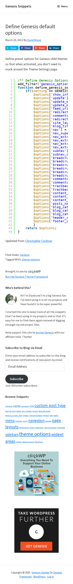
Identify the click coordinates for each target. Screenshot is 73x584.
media (55, 415)
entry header (27, 411)
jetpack (46, 415)
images (26, 415)
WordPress (39, 442)
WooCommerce (28, 442)
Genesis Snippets (18, 6)
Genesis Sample (40, 572)
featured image (44, 411)
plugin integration (36, 427)
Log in (50, 576)
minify (25, 421)
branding (9, 406)
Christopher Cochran (38, 241)
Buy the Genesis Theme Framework (26, 276)
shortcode (61, 427)
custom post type (50, 405)
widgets (19, 442)
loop (51, 415)
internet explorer (36, 415)
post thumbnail (50, 427)
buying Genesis (45, 332)
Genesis (24, 255)
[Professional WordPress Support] (34, 271)
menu (10, 420)
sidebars (12, 434)
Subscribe (16, 379)
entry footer (16, 411)
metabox (18, 421)
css (32, 406)
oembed (48, 421)
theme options (31, 259)
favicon (35, 411)
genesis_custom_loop (13, 415)
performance (24, 427)
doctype (8, 411)
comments (25, 406)
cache (17, 406)
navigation (36, 420)
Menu (64, 6)
